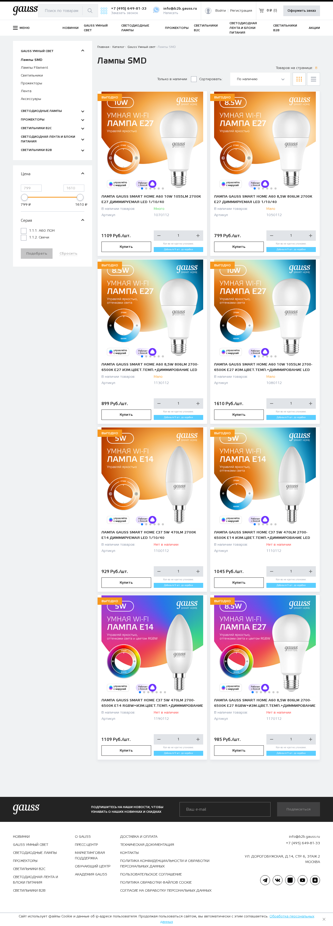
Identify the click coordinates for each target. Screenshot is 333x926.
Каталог (118, 47)
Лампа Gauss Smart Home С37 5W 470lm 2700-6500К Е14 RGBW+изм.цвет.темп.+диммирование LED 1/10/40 (152, 703)
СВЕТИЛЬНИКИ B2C (206, 28)
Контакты (129, 853)
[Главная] (25, 11)
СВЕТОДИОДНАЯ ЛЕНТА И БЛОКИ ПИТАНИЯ (243, 27)
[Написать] (158, 11)
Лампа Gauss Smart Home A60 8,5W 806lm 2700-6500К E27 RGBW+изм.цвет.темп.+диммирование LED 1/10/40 (265, 703)
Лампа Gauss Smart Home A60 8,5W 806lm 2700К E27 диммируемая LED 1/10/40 (263, 199)
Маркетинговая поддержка (90, 855)
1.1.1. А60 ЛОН (42, 231)
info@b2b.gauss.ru (180, 8)
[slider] (24, 197)
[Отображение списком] (313, 79)
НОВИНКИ (70, 28)
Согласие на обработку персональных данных (166, 891)
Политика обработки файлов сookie (156, 882)
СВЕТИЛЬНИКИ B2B (285, 28)
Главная (103, 47)
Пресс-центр (86, 845)
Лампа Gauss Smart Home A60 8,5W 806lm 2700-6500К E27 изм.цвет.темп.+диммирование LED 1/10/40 (149, 367)
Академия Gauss (91, 874)
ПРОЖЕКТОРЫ (177, 28)
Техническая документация (147, 845)
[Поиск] (90, 10)
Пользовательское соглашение (151, 874)
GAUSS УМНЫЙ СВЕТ (96, 28)
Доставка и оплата (138, 837)
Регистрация (241, 10)
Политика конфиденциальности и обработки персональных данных (164, 863)
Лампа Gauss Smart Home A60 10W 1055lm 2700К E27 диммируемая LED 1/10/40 (151, 199)
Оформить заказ (301, 11)
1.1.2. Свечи (39, 237)
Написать (170, 13)
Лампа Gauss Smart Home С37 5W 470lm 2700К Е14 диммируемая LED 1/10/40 (148, 535)
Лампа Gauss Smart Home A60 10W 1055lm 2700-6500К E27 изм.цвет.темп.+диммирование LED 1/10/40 (263, 367)
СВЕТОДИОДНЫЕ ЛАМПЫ (135, 28)
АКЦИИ (314, 28)
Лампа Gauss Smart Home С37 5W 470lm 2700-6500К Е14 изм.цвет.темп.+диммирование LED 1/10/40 (262, 535)
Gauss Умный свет (141, 47)
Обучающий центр (92, 866)
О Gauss (83, 837)
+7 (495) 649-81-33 (128, 8)
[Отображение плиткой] (299, 79)
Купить (126, 247)
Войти (220, 10)
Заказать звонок (124, 13)
